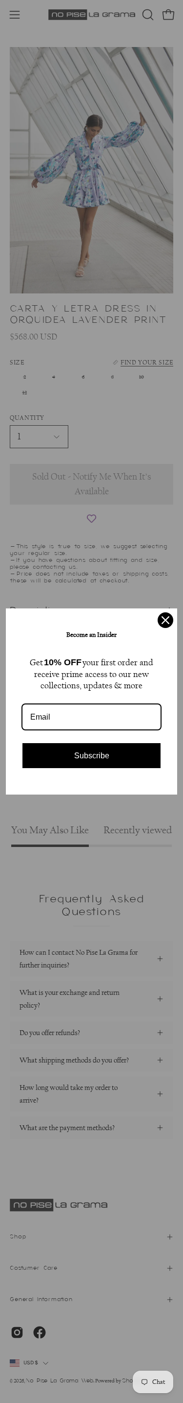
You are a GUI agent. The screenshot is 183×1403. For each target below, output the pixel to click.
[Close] (165, 620)
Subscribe (91, 755)
